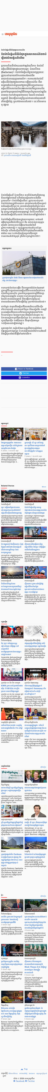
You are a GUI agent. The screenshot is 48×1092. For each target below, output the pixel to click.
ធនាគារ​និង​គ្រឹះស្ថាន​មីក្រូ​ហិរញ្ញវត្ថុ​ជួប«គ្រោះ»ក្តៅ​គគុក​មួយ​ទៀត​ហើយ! (12, 790)
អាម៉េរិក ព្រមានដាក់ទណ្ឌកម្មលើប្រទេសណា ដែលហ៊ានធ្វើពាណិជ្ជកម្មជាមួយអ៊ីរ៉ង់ (11, 919)
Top (25, 1069)
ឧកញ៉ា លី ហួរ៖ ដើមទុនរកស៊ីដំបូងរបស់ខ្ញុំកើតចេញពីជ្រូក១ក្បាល (36, 824)
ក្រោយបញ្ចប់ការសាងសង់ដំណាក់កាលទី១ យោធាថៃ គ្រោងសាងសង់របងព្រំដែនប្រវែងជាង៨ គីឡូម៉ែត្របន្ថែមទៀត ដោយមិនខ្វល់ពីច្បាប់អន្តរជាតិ (36, 922)
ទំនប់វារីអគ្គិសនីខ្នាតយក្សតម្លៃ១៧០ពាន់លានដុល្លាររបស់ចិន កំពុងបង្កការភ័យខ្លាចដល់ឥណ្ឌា (36, 510)
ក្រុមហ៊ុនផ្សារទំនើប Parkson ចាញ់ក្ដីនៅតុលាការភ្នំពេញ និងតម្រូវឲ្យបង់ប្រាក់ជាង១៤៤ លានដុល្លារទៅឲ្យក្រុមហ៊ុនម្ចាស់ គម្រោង (11, 860)
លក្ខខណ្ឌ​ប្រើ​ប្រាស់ (41, 1073)
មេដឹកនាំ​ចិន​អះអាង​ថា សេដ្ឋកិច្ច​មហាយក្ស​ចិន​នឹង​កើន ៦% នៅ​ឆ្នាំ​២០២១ (12, 728)
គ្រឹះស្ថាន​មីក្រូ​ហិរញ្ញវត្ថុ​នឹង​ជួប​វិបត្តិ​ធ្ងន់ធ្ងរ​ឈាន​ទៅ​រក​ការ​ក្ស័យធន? (12, 824)
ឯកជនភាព (32, 1073)
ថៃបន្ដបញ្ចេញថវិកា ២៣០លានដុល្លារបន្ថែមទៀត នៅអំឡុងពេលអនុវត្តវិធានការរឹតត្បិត (11, 445)
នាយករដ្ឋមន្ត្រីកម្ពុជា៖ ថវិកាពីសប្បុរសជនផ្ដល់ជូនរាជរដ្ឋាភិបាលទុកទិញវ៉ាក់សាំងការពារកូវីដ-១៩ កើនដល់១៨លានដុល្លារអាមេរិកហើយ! (35, 731)
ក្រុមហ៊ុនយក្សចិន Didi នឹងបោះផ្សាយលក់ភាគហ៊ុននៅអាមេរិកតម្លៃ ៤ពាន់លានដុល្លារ (22, 279)
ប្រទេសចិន (7, 155)
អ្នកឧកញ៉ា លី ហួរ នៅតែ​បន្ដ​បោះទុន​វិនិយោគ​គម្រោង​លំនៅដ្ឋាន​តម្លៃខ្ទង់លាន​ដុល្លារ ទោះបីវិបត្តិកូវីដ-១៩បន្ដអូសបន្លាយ (35, 448)
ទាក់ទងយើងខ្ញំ (23, 1073)
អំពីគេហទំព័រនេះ (13, 1073)
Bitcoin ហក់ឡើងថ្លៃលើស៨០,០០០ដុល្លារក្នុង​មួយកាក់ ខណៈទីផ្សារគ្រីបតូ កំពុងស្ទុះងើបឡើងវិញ (11, 1012)
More (44, 487)
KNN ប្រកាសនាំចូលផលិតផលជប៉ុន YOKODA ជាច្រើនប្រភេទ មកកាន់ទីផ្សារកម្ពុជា (12, 688)
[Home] (11, 34)
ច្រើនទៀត (43, 767)
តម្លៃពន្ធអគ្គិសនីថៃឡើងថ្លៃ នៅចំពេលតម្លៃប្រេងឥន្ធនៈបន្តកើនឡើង (35, 645)
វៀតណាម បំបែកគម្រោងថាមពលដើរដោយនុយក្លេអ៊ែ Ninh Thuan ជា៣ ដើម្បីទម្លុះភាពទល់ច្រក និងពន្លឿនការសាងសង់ (36, 967)
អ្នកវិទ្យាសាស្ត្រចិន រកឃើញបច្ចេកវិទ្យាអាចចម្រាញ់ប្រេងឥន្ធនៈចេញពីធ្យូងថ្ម (12, 964)
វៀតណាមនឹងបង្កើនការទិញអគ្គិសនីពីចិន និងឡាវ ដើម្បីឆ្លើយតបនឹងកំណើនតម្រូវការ (35, 546)
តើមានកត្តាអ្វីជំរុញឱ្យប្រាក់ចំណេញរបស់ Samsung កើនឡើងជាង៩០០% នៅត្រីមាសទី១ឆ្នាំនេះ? (35, 690)
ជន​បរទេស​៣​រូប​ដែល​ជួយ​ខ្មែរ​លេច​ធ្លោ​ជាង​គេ (35, 789)
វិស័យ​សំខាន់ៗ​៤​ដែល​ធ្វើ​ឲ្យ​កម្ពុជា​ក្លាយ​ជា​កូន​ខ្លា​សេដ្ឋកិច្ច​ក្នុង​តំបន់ (35, 856)
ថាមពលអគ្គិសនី (16, 155)
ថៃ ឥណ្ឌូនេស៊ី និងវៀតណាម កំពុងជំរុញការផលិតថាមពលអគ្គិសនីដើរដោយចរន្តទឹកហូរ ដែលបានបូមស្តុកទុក (12, 548)
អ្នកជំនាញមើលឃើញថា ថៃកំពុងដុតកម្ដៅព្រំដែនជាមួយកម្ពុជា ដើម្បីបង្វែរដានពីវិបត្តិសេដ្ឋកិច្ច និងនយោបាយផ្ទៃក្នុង (36, 1012)
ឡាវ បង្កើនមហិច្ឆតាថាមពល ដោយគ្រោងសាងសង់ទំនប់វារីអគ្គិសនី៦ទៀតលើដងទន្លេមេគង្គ (11, 510)
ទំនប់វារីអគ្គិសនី (26, 155)
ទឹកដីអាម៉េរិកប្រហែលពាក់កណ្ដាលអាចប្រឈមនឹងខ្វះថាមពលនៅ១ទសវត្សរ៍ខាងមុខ (11, 586)
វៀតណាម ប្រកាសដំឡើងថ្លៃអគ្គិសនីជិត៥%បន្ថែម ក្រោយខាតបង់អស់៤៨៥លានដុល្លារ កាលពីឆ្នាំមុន (34, 588)
